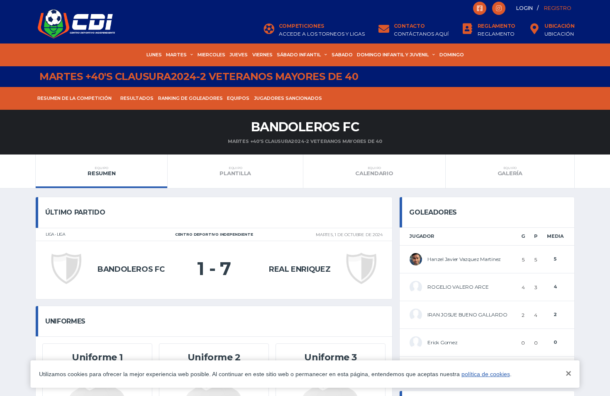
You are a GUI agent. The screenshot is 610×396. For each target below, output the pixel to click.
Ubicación (559, 34)
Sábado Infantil (299, 55)
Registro (557, 8)
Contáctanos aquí (421, 34)
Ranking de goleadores (190, 98)
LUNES (154, 55)
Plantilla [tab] (235, 171)
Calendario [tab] (374, 171)
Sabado (342, 55)
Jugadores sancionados (288, 98)
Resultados (137, 98)
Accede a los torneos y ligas (322, 34)
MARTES (176, 55)
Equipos (238, 98)
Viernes (262, 55)
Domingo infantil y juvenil (393, 55)
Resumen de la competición (74, 98)
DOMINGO (451, 55)
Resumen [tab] (101, 171)
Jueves (238, 55)
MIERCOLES (211, 55)
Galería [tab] (510, 171)
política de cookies (485, 374)
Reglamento (496, 34)
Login (524, 8)
